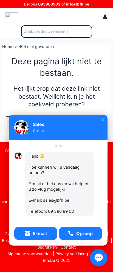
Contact (68, 247)
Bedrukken (47, 247)
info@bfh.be (77, 4)
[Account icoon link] (105, 16)
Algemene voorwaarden (29, 253)
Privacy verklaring (71, 253)
